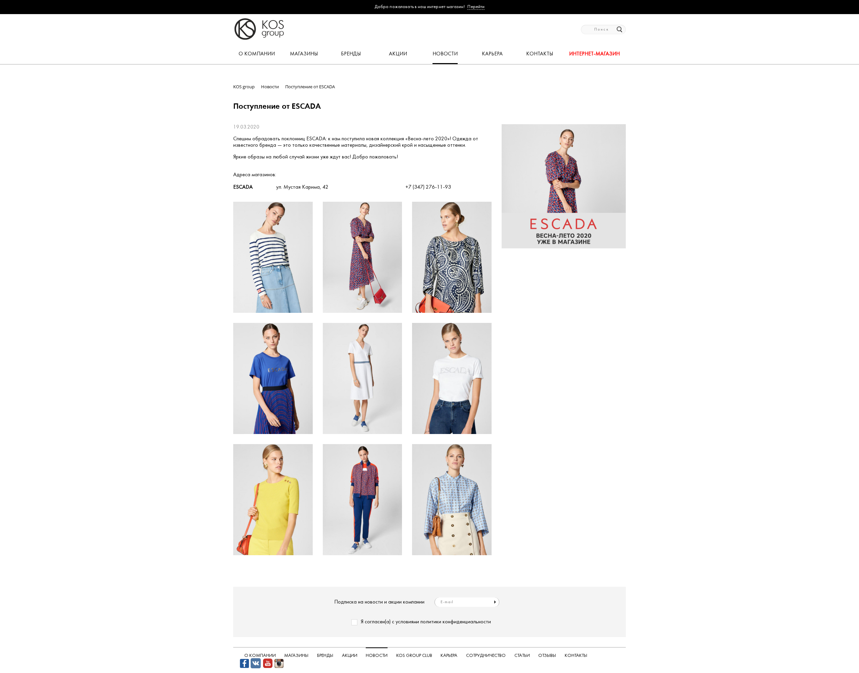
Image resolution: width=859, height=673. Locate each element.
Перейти (476, 7)
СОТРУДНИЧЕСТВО (486, 656)
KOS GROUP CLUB (414, 656)
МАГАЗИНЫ (304, 54)
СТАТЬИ (522, 656)
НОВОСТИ (445, 54)
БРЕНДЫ (351, 54)
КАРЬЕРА (492, 54)
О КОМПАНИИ (257, 54)
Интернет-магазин (594, 54)
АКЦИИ (398, 54)
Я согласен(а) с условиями (426, 622)
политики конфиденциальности (455, 622)
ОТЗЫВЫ (547, 656)
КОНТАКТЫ (539, 54)
